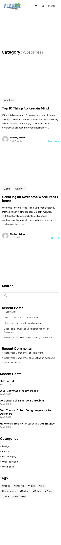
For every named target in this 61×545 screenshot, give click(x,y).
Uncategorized (10, 461)
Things (38, 491)
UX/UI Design (20, 496)
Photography (9, 456)
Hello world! (10, 311)
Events (7, 188)
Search (7, 285)
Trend (6, 496)
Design (6, 446)
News (32, 485)
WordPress (9, 100)
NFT (42, 485)
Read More (53, 141)
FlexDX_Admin (18, 137)
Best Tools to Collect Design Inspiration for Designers (26, 330)
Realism (25, 491)
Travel (49, 491)
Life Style (19, 485)
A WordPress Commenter (15, 352)
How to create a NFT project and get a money (28, 337)
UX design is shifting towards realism (22, 322)
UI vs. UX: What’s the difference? (21, 317)
